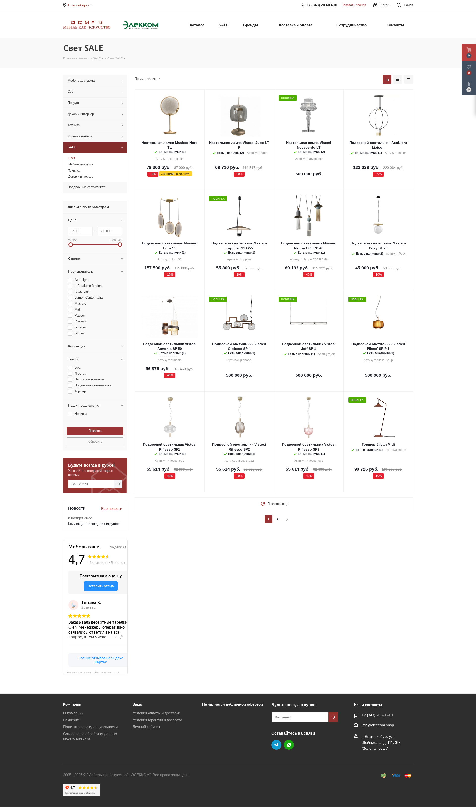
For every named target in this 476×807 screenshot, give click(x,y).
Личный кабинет (146, 727)
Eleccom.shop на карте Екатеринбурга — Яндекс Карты (97, 672)
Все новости (111, 508)
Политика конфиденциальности (90, 727)
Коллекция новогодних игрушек (93, 524)
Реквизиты (72, 720)
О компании (73, 713)
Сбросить (95, 441)
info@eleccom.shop (378, 725)
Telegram (276, 745)
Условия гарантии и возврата (157, 720)
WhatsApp (289, 745)
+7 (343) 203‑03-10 (377, 715)
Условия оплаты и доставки (156, 713)
